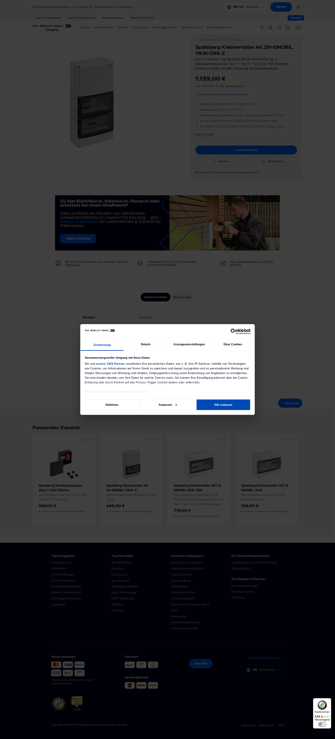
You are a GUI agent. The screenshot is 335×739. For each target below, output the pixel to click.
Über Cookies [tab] (233, 344)
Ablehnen (111, 404)
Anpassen (165, 404)
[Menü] (328, 700)
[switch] (322, 724)
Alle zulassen (223, 404)
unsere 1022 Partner (110, 363)
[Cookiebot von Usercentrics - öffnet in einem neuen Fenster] (233, 331)
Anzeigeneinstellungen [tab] (189, 344)
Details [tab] (145, 344)
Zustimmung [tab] (102, 344)
